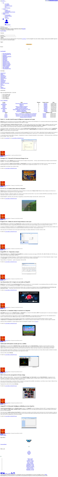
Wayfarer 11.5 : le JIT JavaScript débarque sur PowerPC (26, 114)
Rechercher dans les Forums (10, 11)
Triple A (1, 87)
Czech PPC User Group (4, 83)
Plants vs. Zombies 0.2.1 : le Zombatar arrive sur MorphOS (25, 113)
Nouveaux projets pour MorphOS (22, 103)
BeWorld (29, 452)
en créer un (24, 38)
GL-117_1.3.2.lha (30, 461)
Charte (6, 473)
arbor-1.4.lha (30, 459)
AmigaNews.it (3, 80)
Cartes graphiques (6, 66)
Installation (5, 55)
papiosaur (6, 155)
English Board (7, 10)
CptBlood (45, 107)
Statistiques (5, 100)
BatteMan (45, 104)
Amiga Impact (3, 73)
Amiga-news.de (3, 76)
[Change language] (4, 27)
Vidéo (4, 109)
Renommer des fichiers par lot (21, 111)
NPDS (46, 474)
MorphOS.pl (5, 59)
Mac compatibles (6, 67)
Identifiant (2, 35)
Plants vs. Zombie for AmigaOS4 (22, 106)
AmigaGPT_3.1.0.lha (30, 468)
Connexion (8, 24)
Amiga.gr (2, 79)
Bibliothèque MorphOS (7, 56)
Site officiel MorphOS (7, 53)
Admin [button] (4, 13)
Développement (4, 104)
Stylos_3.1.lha (30, 458)
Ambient (3, 105)
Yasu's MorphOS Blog (7, 68)
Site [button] (3, 2)
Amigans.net (2, 82)
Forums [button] (4, 8)
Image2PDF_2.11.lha (30, 464)
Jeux (6, 113)
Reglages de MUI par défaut (21, 107)
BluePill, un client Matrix (21, 110)
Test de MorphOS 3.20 (7, 54)
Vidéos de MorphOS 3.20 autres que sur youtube (21, 109)
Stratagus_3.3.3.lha (30, 460)
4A (1, 86)
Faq (5, 6)
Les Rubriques (7, 7)
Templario (45, 106)
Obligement (2, 75)
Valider (2, 37)
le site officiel (7, 138)
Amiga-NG (2, 85)
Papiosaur (45, 103)
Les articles (7, 3)
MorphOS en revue (6, 62)
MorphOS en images (6, 63)
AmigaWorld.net (3, 78)
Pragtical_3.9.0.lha (30, 463)
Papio (29, 454)
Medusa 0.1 (21, 104)
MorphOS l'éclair (6, 61)
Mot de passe (2, 36)
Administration (7, 14)
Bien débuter (5, 60)
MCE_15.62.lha (30, 467)
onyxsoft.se (36, 321)
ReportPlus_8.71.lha (30, 469)
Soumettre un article (8, 5)
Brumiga (45, 109)
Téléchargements (6, 12)
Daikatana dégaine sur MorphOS (26, 117)
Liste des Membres (8, 15)
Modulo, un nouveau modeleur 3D (21, 108)
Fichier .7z (21, 105)
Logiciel (3, 103)
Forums (6, 9)
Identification (5, 57)
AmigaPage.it (2, 81)
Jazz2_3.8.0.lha (30, 462)
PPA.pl (1, 84)
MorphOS (23, 28)
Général (3, 107)
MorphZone (5, 58)
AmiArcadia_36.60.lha (30, 466)
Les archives (7, 4)
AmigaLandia (2, 88)
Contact (9, 473)
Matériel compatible (6, 65)
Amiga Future (2, 77)
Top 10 (1, 100)
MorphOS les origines (7, 64)
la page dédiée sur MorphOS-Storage (18, 138)
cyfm (29, 451)
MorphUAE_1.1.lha (30, 465)
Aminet (1, 74)
